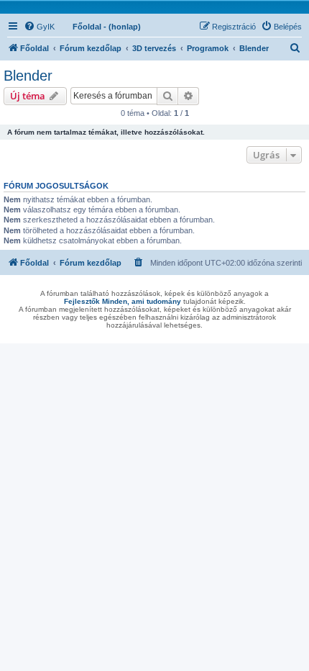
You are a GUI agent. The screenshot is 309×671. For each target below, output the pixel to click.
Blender (28, 76)
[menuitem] (39, 26)
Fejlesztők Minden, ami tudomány (122, 301)
